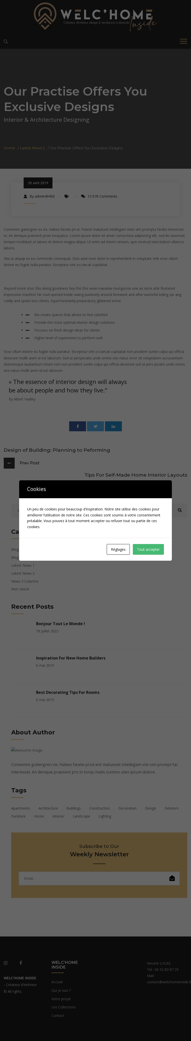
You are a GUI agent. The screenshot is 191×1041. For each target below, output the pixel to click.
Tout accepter (148, 549)
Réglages (118, 549)
